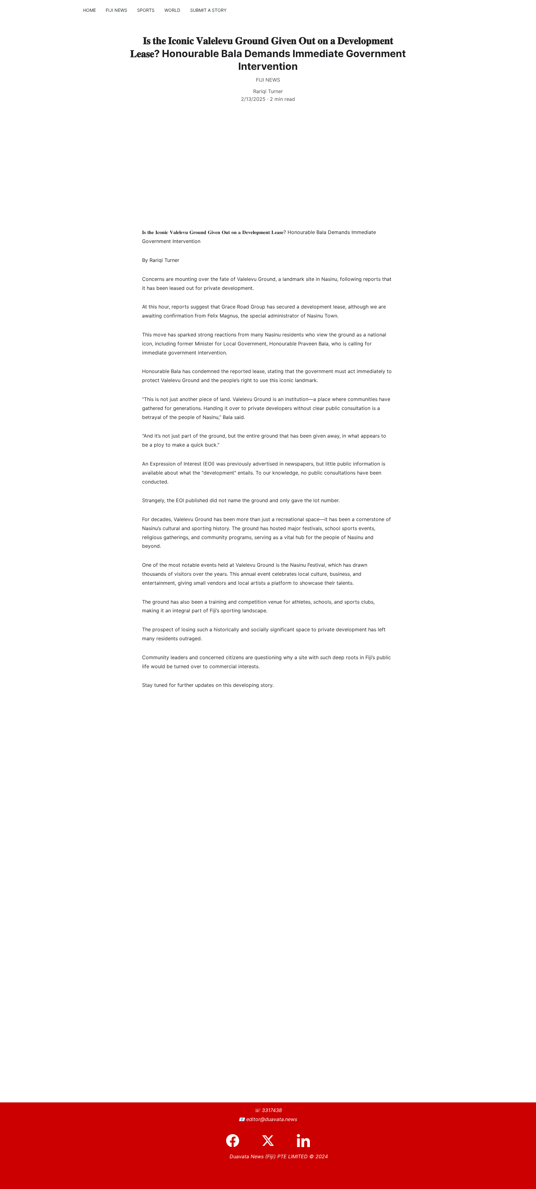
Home (89, 10)
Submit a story (208, 10)
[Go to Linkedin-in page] (303, 1140)
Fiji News (116, 10)
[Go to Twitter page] (271, 1140)
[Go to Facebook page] (235, 1140)
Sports (145, 10)
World (172, 10)
